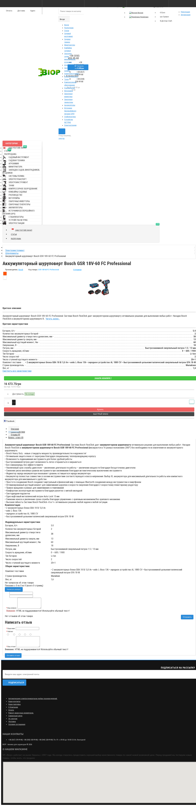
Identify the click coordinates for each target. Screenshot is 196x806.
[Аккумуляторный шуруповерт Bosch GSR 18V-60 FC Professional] (99, 287)
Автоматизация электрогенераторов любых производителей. (32, 698)
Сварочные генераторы (19, 204)
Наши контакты (14, 701)
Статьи (66, 31)
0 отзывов (77, 270)
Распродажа (68, 28)
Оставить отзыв (13, 655)
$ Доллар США (166, 21)
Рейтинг (10, 632)
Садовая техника (17, 160)
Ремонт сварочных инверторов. (21, 713)
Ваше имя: (11, 629)
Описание (15, 429)
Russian (140, 13)
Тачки (66, 79)
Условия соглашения (16, 724)
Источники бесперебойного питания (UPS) (70, 111)
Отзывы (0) (15, 435)
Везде (66, 25)
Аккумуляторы (69, 105)
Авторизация (185, 15)
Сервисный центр (15, 716)
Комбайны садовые (18, 192)
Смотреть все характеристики (17, 371)
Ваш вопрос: (12, 608)
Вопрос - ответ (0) (15, 437)
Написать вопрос (14, 589)
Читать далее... (53, 318)
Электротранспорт (18, 179)
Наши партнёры (14, 704)
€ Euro (162, 13)
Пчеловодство (69, 88)
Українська (144, 17)
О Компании (13, 707)
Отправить (187, 617)
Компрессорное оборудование (23, 189)
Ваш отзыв (11, 647)
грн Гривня (164, 17)
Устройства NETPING (18, 220)
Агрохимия (14, 163)
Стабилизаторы (70, 117)
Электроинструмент (18, 182)
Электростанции (70, 125)
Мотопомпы (68, 91)
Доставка (12, 721)
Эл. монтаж (12, 719)
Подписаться (16, 682)
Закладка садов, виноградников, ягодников (21, 171)
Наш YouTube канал (18, 147)
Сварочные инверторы (19, 201)
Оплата (11, 710)
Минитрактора (69, 45)
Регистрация (185, 12)
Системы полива (16, 176)
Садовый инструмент (19, 157)
